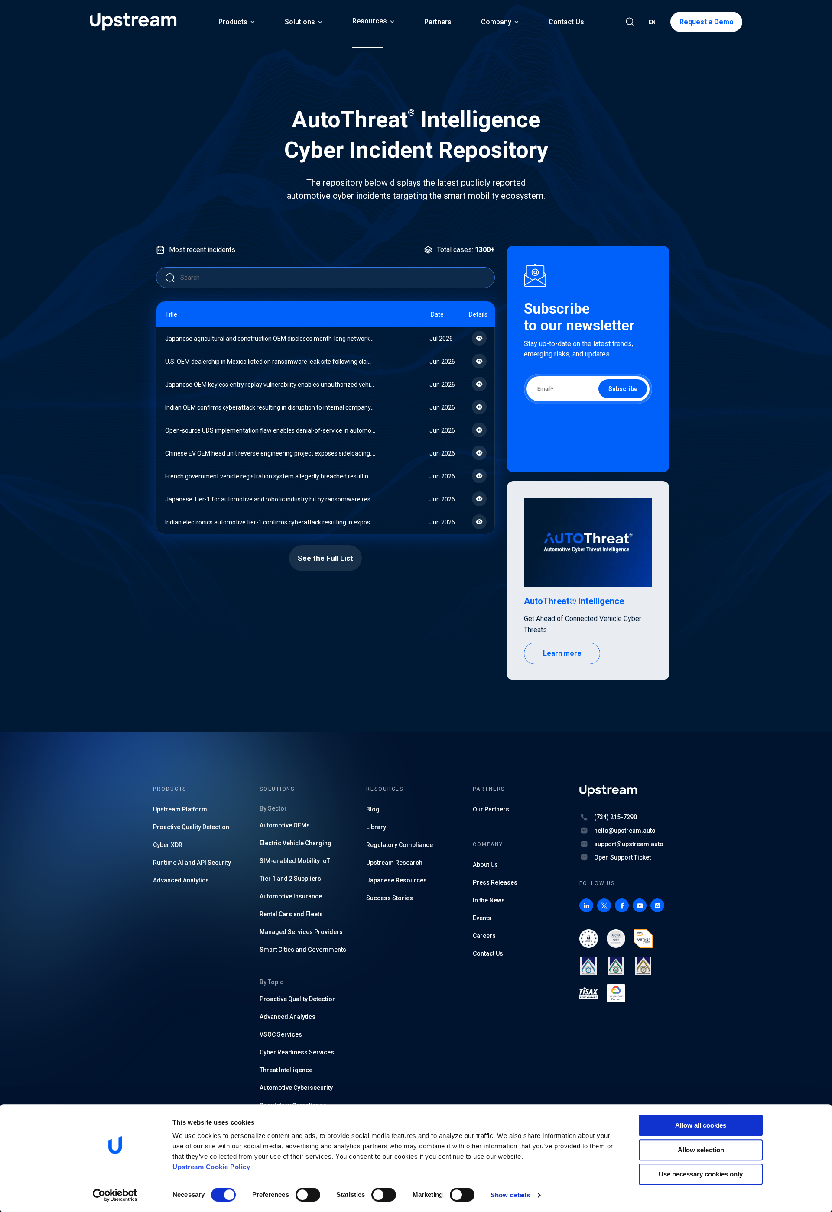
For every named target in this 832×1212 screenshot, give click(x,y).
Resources (369, 21)
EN (652, 22)
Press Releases (495, 882)
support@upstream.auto (628, 843)
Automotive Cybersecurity (296, 1087)
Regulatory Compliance (399, 844)
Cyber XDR (167, 844)
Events (482, 918)
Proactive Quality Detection (191, 827)
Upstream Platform (180, 809)
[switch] (308, 1195)
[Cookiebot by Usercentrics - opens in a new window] (115, 1195)
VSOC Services (281, 1034)
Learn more (562, 653)
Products (232, 22)
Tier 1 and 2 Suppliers (290, 878)
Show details (510, 1195)
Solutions (300, 22)
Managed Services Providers (301, 931)
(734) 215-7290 (615, 817)
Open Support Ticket (622, 857)
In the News (489, 900)
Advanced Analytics (181, 880)
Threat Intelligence (286, 1070)
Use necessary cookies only (701, 1174)
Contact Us (566, 22)
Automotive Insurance (291, 896)
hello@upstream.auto (625, 830)
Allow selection (701, 1150)
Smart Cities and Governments (303, 949)
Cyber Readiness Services (297, 1052)
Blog (373, 809)
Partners (438, 22)
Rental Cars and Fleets (291, 914)
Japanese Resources (396, 880)
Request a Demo (706, 22)
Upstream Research (394, 862)
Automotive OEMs (285, 825)
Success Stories (389, 898)
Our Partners (491, 809)
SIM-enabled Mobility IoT (295, 860)
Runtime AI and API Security (192, 862)
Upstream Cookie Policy (211, 1166)
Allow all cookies (700, 1125)
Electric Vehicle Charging (296, 843)
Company (496, 22)
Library (376, 827)
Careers (484, 935)
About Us (485, 864)
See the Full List (325, 558)
